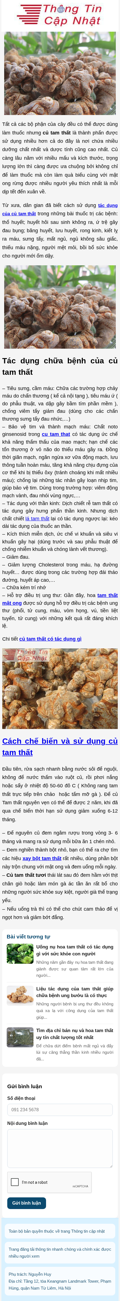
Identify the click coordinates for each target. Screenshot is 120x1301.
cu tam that (56, 434)
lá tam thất (37, 518)
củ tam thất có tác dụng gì (50, 639)
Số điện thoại (21, 1098)
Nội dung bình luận (27, 1123)
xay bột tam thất (42, 858)
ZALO (111, 1292)
